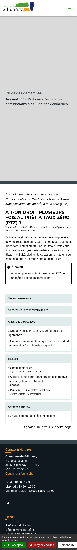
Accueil (12, 99)
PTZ (39, 246)
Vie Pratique (31, 99)
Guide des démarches (50, 104)
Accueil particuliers (19, 194)
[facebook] (9, 504)
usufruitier (54, 258)
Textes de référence (19, 298)
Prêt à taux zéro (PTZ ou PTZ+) (30, 390)
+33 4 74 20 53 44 (16, 469)
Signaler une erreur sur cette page (47, 427)
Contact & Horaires (18, 449)
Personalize (67, 545)
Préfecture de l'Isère (18, 525)
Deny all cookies (43, 545)
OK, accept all (15, 545)
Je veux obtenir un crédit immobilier (32, 415)
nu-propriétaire (34, 258)
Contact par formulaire (19, 473)
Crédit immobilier (44, 199)
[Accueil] (20, 8)
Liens (9, 516)
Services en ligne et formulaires (27, 309)
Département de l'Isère (19, 529)
